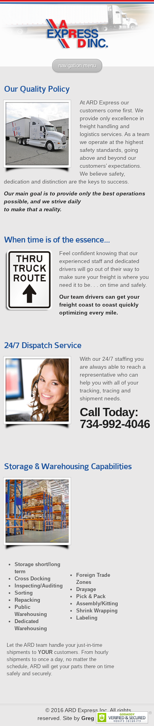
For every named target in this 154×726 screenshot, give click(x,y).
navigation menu (77, 65)
